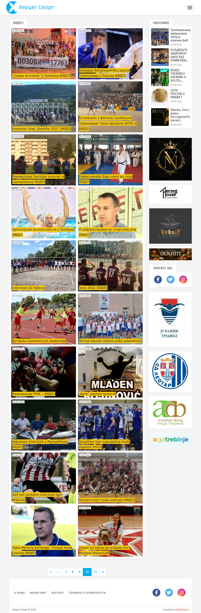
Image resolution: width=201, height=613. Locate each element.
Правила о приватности (87, 593)
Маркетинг (38, 593)
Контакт (57, 593)
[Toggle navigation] (190, 7)
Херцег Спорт (35, 7)
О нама (19, 593)
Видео (18, 23)
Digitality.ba (182, 609)
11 (95, 572)
